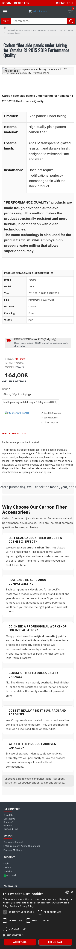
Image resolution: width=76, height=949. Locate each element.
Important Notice (14, 433)
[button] (38, 935)
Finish (5, 389)
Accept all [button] (20, 942)
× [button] (72, 892)
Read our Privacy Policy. (22, 906)
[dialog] (38, 918)
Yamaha (20, 362)
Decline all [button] (55, 942)
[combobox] (67, 892)
